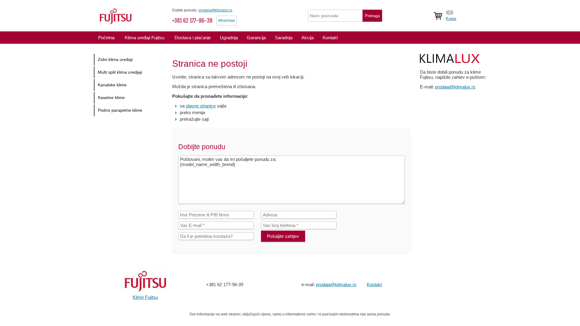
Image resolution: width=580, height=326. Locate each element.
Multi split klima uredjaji (120, 72)
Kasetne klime (111, 97)
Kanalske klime (112, 85)
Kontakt (374, 284)
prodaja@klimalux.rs (215, 10)
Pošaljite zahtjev (283, 236)
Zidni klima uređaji (115, 59)
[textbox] (345, 16)
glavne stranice (201, 105)
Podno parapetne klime (120, 110)
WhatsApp (226, 20)
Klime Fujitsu (145, 297)
